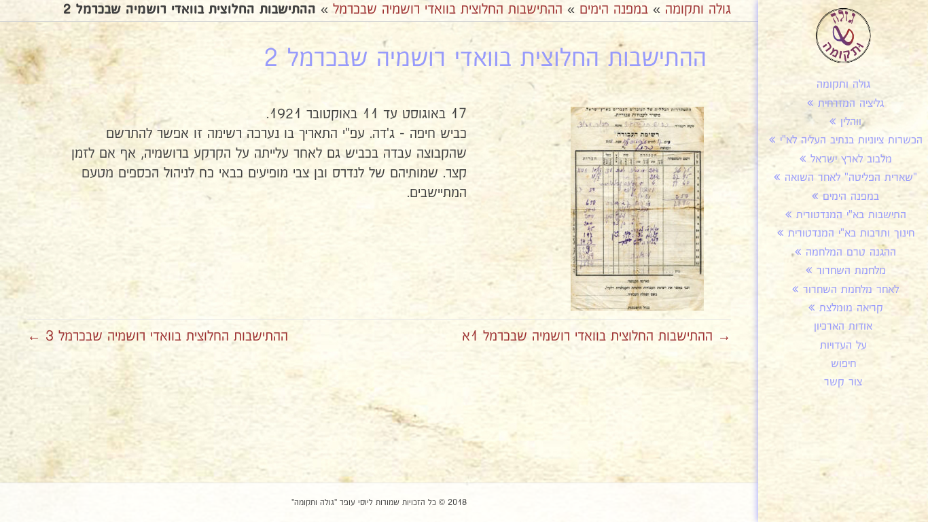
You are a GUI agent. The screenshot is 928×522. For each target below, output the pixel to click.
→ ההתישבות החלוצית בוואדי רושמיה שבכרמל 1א (596, 336)
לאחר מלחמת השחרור (851, 290)
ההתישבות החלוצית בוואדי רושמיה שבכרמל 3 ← (157, 336)
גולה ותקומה (843, 84)
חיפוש (843, 364)
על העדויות (843, 345)
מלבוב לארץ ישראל (851, 159)
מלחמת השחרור (851, 271)
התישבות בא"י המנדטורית (851, 215)
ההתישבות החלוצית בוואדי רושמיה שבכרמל (448, 9)
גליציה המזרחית (851, 103)
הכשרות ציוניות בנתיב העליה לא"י (851, 140)
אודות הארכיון (843, 326)
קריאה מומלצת (851, 308)
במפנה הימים (851, 197)
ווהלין (850, 122)
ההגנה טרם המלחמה (851, 252)
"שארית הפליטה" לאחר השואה (851, 178)
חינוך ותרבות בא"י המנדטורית (851, 233)
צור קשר (843, 382)
